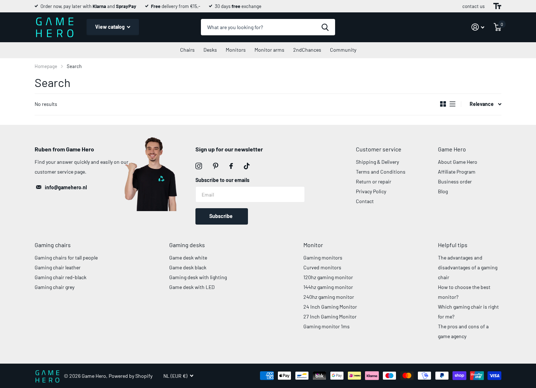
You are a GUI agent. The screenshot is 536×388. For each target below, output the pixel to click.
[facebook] (231, 166)
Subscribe (221, 216)
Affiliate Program (456, 172)
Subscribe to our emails (222, 180)
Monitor (313, 244)
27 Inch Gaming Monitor (330, 316)
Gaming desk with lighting (198, 277)
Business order (455, 181)
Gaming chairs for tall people (66, 257)
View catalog (110, 27)
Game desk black (187, 267)
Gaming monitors (322, 257)
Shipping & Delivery (377, 162)
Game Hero (452, 149)
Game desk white (188, 257)
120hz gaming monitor (328, 277)
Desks (210, 50)
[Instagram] (198, 166)
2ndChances (307, 50)
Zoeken (325, 27)
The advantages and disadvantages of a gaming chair (467, 267)
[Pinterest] (215, 166)
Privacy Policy (371, 191)
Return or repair (373, 181)
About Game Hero (457, 162)
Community (343, 50)
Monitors (236, 50)
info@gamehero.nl (66, 187)
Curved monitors (322, 267)
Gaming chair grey (54, 287)
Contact (365, 201)
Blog (443, 191)
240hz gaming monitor (328, 297)
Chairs (187, 50)
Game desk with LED (192, 287)
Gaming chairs (53, 244)
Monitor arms (269, 50)
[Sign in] (478, 27)
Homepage (46, 66)
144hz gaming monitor (328, 287)
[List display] (452, 104)
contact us (473, 6)
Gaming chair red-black (60, 277)
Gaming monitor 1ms (326, 326)
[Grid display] (443, 104)
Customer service (378, 149)
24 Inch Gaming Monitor (330, 307)
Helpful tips (452, 244)
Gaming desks (187, 244)
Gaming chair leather (58, 267)
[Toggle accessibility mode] (497, 6)
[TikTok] (247, 166)
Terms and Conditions (380, 172)
